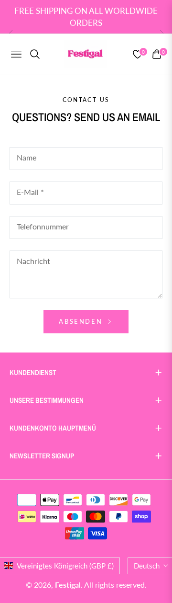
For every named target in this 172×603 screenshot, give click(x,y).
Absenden (82, 321)
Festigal (68, 584)
